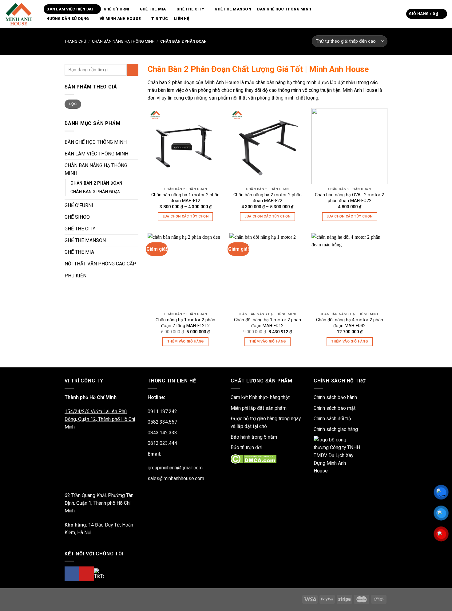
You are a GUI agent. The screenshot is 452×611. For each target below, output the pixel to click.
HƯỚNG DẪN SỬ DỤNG (67, 18)
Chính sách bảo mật (334, 408)
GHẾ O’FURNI (116, 9)
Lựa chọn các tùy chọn (185, 216)
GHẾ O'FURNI (79, 205)
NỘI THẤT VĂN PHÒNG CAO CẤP (100, 264)
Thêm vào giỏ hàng (185, 341)
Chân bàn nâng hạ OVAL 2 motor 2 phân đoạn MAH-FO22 (349, 197)
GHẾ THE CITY (190, 9)
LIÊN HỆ (181, 18)
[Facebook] (72, 573)
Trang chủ (75, 41)
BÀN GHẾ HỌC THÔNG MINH (284, 9)
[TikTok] (99, 573)
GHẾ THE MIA (153, 9)
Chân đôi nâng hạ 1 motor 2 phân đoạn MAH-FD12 (267, 322)
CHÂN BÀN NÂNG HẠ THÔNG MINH (123, 41)
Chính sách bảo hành (335, 397)
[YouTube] (86, 573)
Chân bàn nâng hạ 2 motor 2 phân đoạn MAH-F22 (267, 197)
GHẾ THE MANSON (233, 9)
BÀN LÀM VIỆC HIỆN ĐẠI (69, 9)
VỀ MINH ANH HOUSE (120, 18)
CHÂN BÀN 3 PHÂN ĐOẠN (95, 191)
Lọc (73, 104)
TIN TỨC (159, 18)
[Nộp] (400, 14)
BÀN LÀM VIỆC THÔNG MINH (96, 154)
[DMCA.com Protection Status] (253, 458)
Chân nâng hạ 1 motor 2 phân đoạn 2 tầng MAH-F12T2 (185, 322)
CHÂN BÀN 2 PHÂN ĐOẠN (96, 183)
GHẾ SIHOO (77, 217)
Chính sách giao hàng (336, 429)
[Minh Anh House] (19, 14)
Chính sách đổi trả (332, 418)
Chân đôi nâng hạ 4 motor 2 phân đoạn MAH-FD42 (349, 322)
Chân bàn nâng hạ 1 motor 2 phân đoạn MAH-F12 (185, 197)
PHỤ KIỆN (75, 276)
